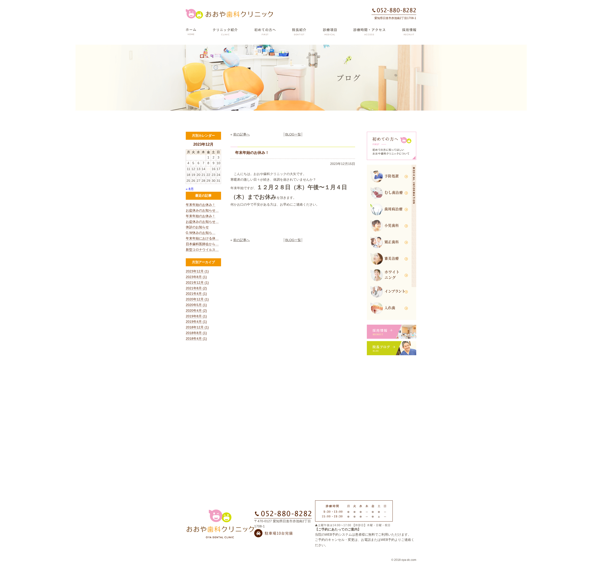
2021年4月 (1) (196, 293)
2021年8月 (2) (196, 288)
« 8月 (190, 189)
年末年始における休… (202, 238)
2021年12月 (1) (197, 282)
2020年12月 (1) (197, 299)
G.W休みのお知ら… (200, 233)
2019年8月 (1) (196, 316)
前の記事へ (241, 134)
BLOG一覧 (293, 134)
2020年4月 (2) (196, 310)
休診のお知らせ (197, 227)
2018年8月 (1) (196, 333)
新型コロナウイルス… (202, 249)
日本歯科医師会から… (202, 244)
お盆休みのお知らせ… (202, 210)
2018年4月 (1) (196, 338)
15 (208, 169)
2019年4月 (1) (196, 321)
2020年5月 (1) (196, 305)
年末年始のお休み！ (200, 205)
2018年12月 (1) (197, 327)
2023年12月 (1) (197, 271)
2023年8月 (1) (196, 277)
